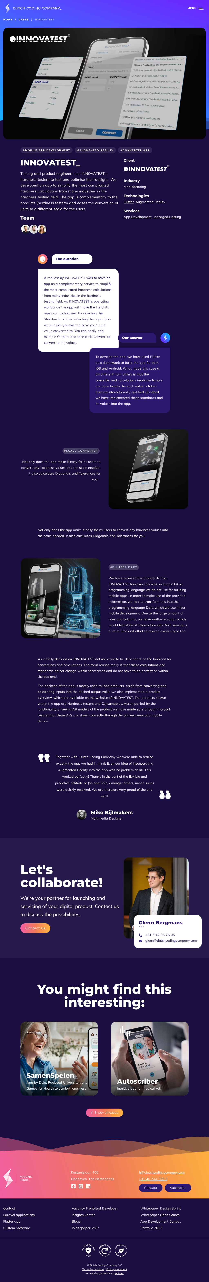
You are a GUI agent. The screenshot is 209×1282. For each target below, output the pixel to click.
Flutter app (11, 1221)
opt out (119, 1273)
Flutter (129, 202)
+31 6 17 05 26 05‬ (160, 935)
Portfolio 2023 (151, 1228)
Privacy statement (116, 1269)
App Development (138, 217)
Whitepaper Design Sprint (160, 1208)
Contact (150, 1188)
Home (7, 19)
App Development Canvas (160, 1221)
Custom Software (16, 1228)
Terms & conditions (93, 1269)
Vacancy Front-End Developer (95, 1208)
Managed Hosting (167, 217)
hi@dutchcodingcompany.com (162, 1172)
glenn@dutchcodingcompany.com (171, 940)
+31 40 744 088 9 (153, 1179)
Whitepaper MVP (85, 1228)
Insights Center (83, 1215)
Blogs (76, 1221)
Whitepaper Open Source (160, 1215)
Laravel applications (19, 1215)
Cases (24, 19)
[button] (193, 8)
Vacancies (178, 1188)
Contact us (35, 928)
